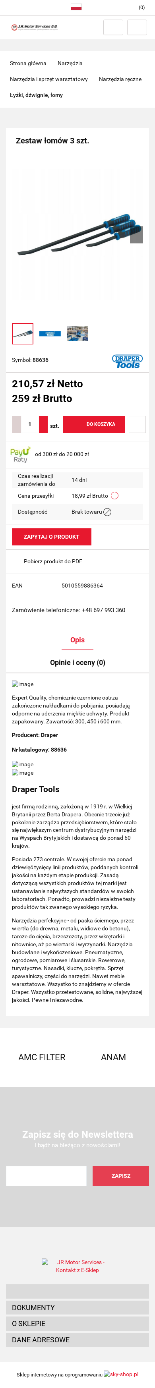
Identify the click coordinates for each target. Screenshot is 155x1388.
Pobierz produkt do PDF (53, 561)
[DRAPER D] (127, 361)
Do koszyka (101, 424)
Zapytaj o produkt (51, 537)
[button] (77, 1291)
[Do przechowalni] (137, 424)
